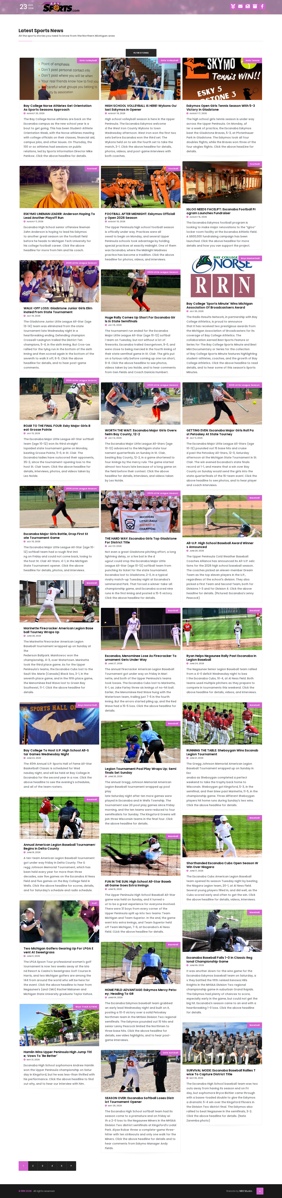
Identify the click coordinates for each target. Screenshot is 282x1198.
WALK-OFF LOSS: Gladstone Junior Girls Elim (58, 310)
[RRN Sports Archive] (255, 6)
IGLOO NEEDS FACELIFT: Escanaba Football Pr (221, 211)
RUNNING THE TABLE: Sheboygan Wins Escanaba (223, 752)
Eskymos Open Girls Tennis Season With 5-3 (220, 107)
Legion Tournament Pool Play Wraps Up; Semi (140, 770)
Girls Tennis (253, 60)
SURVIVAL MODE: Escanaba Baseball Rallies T (221, 1072)
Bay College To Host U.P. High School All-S (56, 752)
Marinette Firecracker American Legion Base (58, 630)
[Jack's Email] (240, 6)
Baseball (255, 497)
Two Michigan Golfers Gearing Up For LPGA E (58, 950)
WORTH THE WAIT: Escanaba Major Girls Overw (141, 432)
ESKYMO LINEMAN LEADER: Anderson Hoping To (59, 215)
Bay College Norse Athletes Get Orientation (58, 107)
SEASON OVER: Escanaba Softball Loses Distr (139, 1099)
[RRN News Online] (248, 6)
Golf (94, 903)
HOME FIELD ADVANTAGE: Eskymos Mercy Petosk (142, 991)
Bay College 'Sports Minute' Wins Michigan (219, 305)
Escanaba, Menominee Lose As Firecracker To (140, 657)
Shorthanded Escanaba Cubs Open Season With (224, 865)
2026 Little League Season (81, 262)
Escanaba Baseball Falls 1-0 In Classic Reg (219, 959)
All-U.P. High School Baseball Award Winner (220, 545)
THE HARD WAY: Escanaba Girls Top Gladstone (141, 540)
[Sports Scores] (233, 6)
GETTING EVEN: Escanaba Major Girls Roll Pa (220, 432)
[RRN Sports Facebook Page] (262, 6)
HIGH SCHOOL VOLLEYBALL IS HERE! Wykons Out (141, 107)
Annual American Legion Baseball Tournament (60, 846)
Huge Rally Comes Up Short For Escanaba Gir (140, 319)
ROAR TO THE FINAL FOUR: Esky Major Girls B (57, 427)
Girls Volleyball (88, 60)
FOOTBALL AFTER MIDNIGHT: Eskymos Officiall (140, 215)
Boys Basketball (250, 258)
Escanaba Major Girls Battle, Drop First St (56, 535)
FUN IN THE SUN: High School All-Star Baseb (138, 883)
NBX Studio (245, 1191)
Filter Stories (141, 52)
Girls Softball (170, 1052)
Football (255, 163)
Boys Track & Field (86, 1006)
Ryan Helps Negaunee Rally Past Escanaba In (221, 657)
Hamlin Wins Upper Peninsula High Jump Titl (58, 1053)
